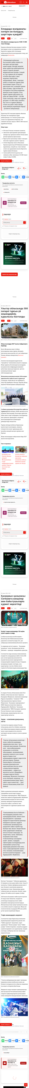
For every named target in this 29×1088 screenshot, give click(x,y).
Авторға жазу (24, 38)
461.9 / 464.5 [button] (7, 6)
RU (26, 2)
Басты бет (3, 10)
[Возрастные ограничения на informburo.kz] (20, 2)
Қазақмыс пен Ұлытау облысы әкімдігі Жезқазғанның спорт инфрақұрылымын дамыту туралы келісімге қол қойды (7, 462)
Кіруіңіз (6, 219)
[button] (23, 6)
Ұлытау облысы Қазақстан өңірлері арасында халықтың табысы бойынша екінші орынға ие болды (21, 459)
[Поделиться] (26, 1085)
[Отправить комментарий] (24, 222)
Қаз (9, 38)
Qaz (12, 38)
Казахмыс (7, 1052)
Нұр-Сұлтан (15, 189)
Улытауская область (9, 502)
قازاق (15, 38)
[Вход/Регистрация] (23, 2)
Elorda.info (11, 55)
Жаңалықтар (11, 10)
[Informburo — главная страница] (10, 2)
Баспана (6, 189)
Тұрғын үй (6, 192)
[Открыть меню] (2, 2)
